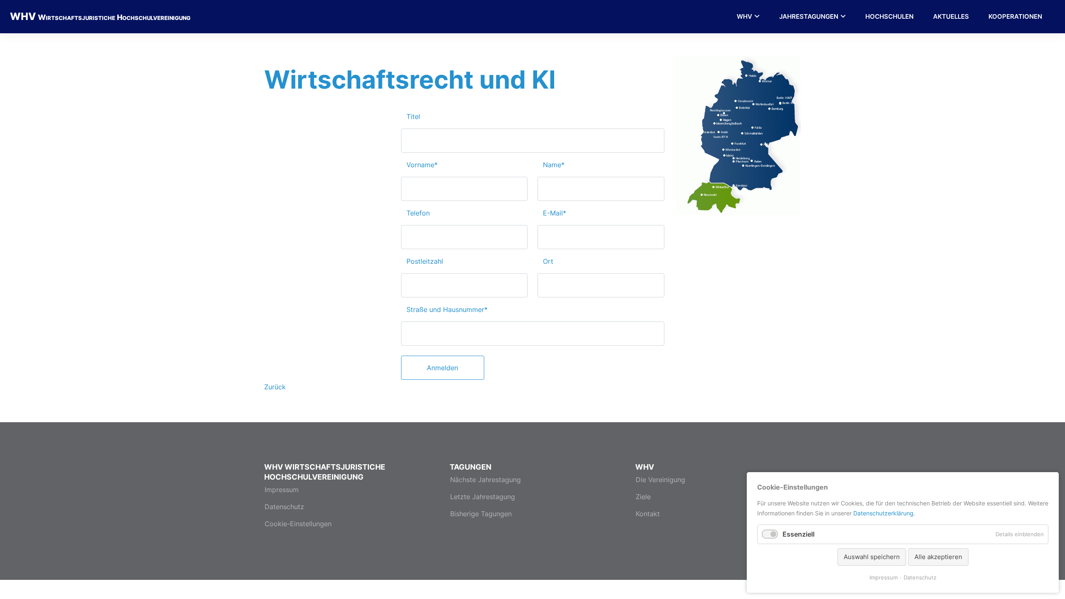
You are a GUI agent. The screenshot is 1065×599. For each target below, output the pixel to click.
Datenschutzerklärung (883, 513)
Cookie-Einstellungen (298, 524)
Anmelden (442, 368)
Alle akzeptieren (938, 557)
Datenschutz (284, 506)
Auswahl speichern (872, 557)
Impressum (282, 489)
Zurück (275, 387)
